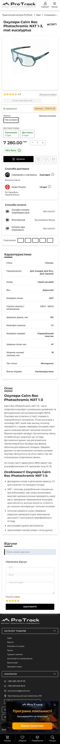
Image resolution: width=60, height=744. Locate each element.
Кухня (10, 650)
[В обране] (46, 159)
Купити (20, 159)
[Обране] (22, 737)
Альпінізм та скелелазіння (19, 658)
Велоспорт (12, 662)
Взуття (10, 642)
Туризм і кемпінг (15, 654)
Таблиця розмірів (47, 115)
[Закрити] (55, 705)
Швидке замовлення (38, 159)
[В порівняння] (53, 159)
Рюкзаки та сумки (15, 646)
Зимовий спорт (14, 666)
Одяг (9, 638)
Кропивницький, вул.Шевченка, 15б (25, 696)
